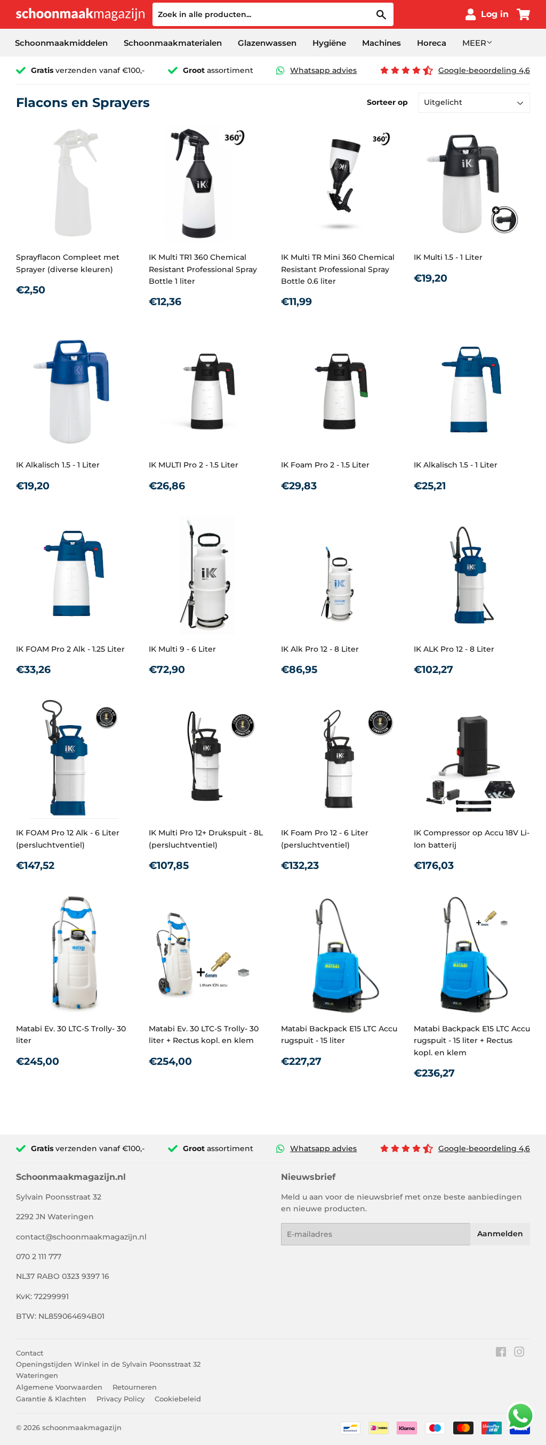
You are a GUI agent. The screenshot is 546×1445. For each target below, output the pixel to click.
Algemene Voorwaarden (59, 1387)
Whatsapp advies (323, 70)
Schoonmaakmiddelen (61, 43)
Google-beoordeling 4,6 (484, 70)
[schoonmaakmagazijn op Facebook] (501, 1353)
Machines (381, 43)
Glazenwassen (267, 43)
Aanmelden (500, 1233)
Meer (474, 43)
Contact (29, 1353)
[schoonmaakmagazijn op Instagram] (519, 1353)
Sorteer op (387, 102)
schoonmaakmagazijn (82, 1427)
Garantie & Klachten (51, 1398)
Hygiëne (329, 43)
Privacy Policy (120, 1398)
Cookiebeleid (178, 1398)
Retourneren (135, 1387)
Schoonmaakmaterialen (173, 43)
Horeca (431, 43)
